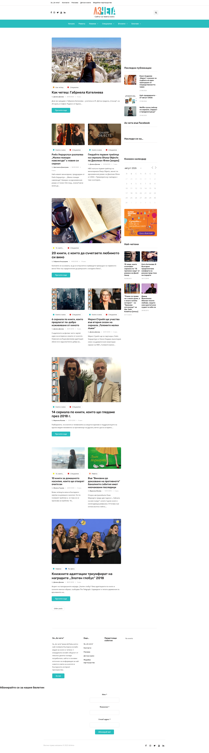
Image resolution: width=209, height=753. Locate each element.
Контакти (65, 3)
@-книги (121, 23)
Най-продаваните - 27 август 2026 (148, 96)
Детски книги (85, 3)
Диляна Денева (59, 97)
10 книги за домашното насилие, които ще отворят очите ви (68, 481)
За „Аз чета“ (55, 3)
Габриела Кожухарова (61, 261)
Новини (92, 23)
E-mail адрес (104, 719)
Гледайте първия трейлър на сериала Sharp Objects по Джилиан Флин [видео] (103, 157)
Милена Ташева (59, 488)
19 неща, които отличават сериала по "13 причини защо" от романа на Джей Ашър (132, 269)
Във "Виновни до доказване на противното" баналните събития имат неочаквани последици (104, 483)
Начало (71, 23)
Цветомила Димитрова (61, 167)
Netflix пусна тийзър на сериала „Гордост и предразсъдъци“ (148, 109)
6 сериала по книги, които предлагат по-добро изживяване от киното (67, 322)
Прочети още (61, 110)
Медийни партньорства (102, 3)
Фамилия (104, 707)
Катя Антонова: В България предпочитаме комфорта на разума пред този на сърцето (149, 269)
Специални (107, 23)
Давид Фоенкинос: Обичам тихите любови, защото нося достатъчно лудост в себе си (149, 301)
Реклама (75, 3)
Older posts (58, 608)
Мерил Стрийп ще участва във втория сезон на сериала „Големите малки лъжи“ (104, 324)
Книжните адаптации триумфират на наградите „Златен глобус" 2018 (82, 576)
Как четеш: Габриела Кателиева (77, 92)
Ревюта (82, 23)
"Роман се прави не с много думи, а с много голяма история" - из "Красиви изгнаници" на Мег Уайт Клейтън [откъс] (132, 304)
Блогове (135, 23)
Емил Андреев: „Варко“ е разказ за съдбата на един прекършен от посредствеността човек (148, 81)
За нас (58, 676)
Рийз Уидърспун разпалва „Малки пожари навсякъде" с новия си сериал (67, 159)
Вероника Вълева (59, 420)
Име (104, 694)
